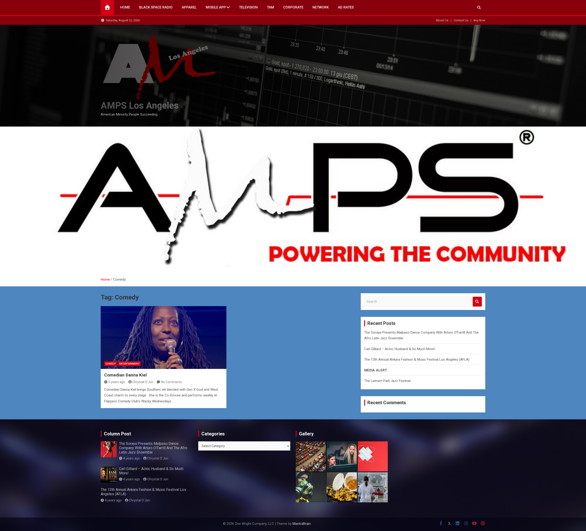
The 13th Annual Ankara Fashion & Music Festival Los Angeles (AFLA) (416, 359)
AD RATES (346, 7)
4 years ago (131, 458)
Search (477, 302)
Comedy (110, 363)
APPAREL (189, 7)
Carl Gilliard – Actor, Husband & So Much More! (399, 349)
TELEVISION (248, 7)
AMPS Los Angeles (140, 105)
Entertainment (129, 363)
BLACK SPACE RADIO (156, 7)
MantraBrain (302, 524)
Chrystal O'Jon (142, 382)
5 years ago (116, 382)
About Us (442, 20)
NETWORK (320, 7)
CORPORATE (293, 7)
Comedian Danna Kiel (125, 375)
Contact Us (461, 20)
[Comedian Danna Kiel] (163, 337)
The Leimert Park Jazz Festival (387, 381)
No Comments (171, 382)
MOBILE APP (216, 7)
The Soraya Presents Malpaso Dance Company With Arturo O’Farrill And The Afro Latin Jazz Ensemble (153, 447)
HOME (125, 7)
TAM (270, 7)
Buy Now (479, 20)
